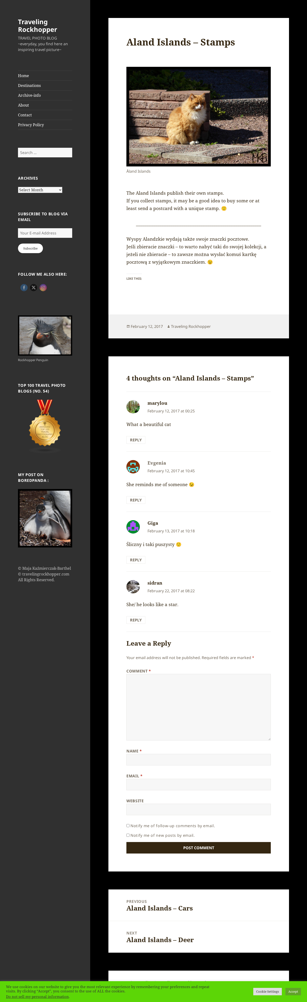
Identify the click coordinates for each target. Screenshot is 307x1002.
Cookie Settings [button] (267, 991)
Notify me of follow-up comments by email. (172, 825)
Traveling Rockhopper (37, 25)
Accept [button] (293, 991)
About (23, 105)
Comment (138, 671)
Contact (25, 115)
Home (23, 75)
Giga (153, 523)
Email (134, 776)
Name (134, 751)
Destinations (29, 85)
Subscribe (30, 248)
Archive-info (29, 95)
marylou (157, 403)
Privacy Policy (31, 124)
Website (135, 800)
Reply (136, 440)
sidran (155, 583)
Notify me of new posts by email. (162, 835)
